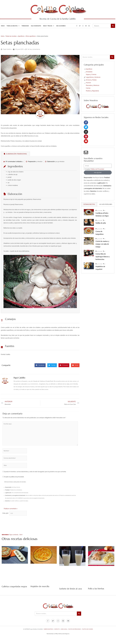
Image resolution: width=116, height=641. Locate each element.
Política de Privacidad (97, 169)
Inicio (3, 26)
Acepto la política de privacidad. (14, 477)
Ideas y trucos (47, 26)
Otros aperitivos (31, 36)
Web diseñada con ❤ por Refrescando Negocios (58, 633)
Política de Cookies (87, 629)
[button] (40, 365)
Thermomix (25, 26)
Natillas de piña (101, 223)
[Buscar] (113, 26)
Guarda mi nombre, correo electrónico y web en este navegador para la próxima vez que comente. (35, 471)
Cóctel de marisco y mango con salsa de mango (102, 244)
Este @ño (6, 513)
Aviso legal (64, 629)
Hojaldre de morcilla (39, 586)
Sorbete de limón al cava (70, 588)
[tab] (15, 154)
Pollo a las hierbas (96, 588)
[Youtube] (86, 141)
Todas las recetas (12, 26)
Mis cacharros (60, 26)
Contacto (57, 629)
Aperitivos (21, 36)
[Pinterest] (86, 136)
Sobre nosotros (48, 629)
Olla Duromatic (36, 26)
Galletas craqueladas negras (14, 586)
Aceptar (94, 169)
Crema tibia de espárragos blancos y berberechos (103, 256)
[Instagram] (86, 132)
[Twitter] (86, 127)
